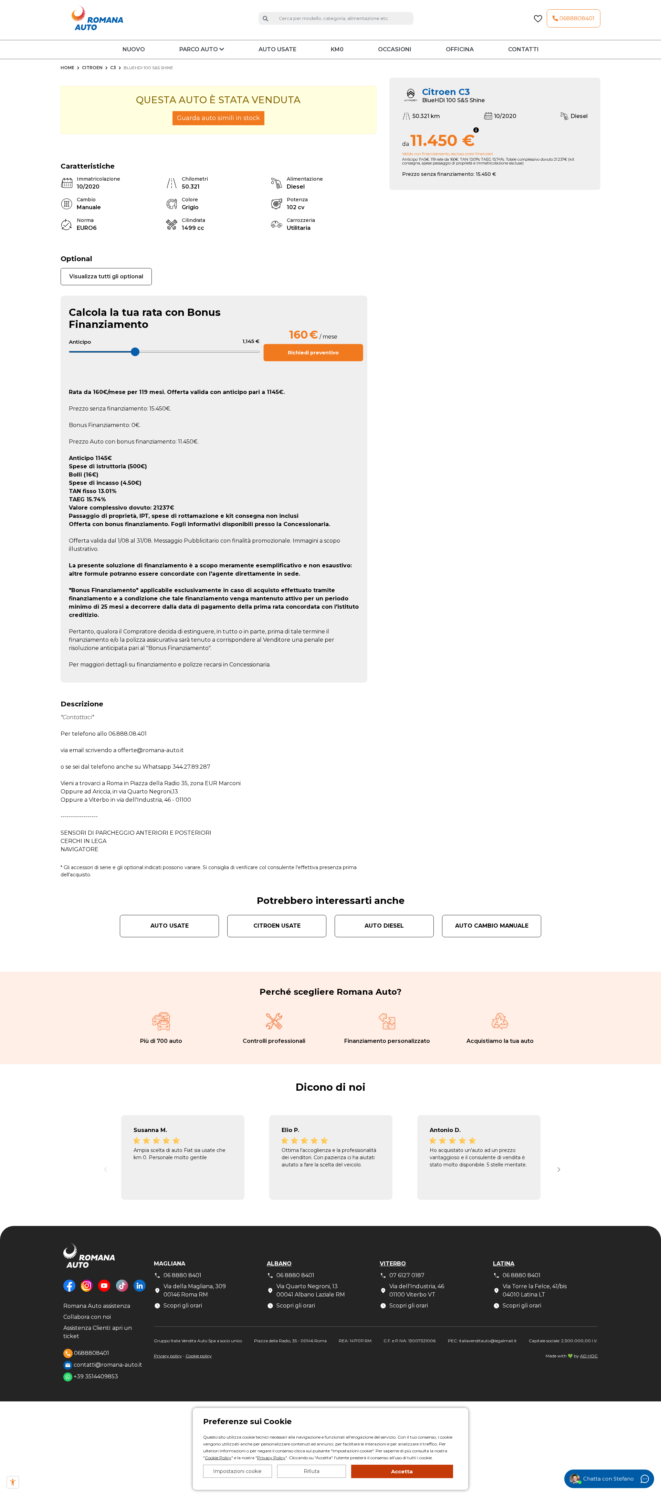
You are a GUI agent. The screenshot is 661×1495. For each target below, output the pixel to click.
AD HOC (589, 1355)
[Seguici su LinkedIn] (140, 1291)
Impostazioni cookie (237, 1471)
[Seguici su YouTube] (104, 1291)
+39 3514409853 (95, 1376)
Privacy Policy (271, 1457)
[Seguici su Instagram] (87, 1291)
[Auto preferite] (538, 18)
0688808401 (576, 18)
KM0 (337, 49)
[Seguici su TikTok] (122, 1291)
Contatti (523, 49)
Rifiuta (311, 1471)
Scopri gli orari (183, 1305)
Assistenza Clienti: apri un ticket (97, 1332)
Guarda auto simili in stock (218, 118)
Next (557, 1167)
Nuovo (134, 49)
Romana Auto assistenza (96, 1306)
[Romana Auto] (97, 18)
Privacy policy (168, 1355)
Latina (503, 1263)
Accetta (402, 1471)
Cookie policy (199, 1355)
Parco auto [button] (199, 49)
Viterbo (393, 1263)
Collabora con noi (87, 1317)
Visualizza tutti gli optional (106, 276)
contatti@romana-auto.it (107, 1364)
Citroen (92, 67)
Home (67, 67)
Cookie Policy (218, 1457)
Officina (460, 49)
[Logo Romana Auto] (89, 1261)
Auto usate (277, 49)
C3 (113, 67)
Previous (103, 1167)
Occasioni (394, 49)
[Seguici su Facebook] (69, 1291)
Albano (279, 1263)
